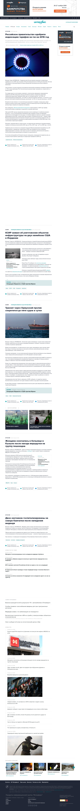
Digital (44, 26)
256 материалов (37, 775)
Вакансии (29, 782)
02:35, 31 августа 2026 (36, 229)
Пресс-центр (23, 782)
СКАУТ (7, 801)
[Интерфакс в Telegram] (31, 805)
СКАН (29, 800)
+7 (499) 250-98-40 (39, 791)
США (14, 288)
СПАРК (7, 799)
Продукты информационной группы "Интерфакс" (24, 795)
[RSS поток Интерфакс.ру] (34, 805)
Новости (49, 26)
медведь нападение (20, 540)
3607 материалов (10, 775)
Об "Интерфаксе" (13, 18)
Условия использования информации (66, 803)
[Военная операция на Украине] (26, 770)
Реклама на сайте (37, 782)
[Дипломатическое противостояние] (40, 770)
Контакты (7, 782)
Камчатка (8, 540)
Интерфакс (40, 22)
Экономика (24, 26)
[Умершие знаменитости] (54, 770)
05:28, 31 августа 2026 (15, 156)
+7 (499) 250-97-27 (48, 791)
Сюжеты (55, 26)
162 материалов (65, 775)
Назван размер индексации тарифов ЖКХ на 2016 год (31, 45)
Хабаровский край (16, 185)
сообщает (29, 451)
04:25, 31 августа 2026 (36, 304)
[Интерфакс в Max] (36, 805)
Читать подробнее (12, 266)
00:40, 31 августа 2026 (15, 515)
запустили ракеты (43, 266)
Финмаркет (35, 18)
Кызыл (15, 482)
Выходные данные (63, 804)
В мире (18, 26)
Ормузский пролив (17, 395)
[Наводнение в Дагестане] (68, 770)
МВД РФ (7, 482)
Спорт (29, 26)
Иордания (18, 288)
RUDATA (29, 801)
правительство (9, 139)
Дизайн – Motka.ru (63, 805)
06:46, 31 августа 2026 (15, 437)
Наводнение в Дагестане (65, 772)
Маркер (7, 802)
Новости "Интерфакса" (32, 799)
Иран (7, 288)
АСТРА (7, 804)
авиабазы (24, 288)
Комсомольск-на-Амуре (27, 185)
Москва (40, 26)
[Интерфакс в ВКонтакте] (32, 805)
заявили (48, 270)
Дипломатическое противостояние (38, 772)
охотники (13, 540)
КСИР (10, 288)
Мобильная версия (5, 18)
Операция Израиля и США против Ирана (21, 229)
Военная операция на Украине (25, 772)
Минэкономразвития (17, 139)
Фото (59, 26)
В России (13, 26)
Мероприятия (45, 782)
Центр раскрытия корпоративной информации (36, 802)
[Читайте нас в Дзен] (29, 805)
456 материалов (51, 774)
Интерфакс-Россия (28, 18)
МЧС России (8, 185)
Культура (34, 26)
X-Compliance (8, 800)
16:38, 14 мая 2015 (14, 31)
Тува (12, 482)
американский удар (17, 271)
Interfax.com (20, 18)
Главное (7, 26)
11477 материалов (23, 775)
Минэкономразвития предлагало (22, 107)
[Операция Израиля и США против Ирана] (12, 771)
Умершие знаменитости (54, 772)
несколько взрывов (41, 263)
